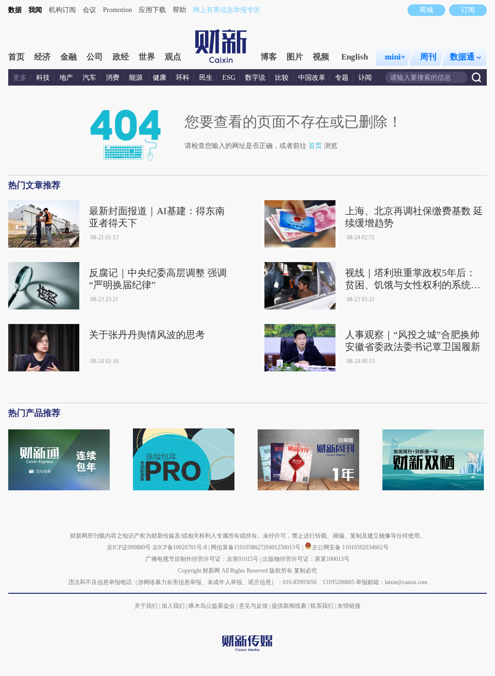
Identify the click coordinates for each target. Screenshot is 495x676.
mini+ (395, 56)
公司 (95, 56)
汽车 (89, 77)
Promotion (117, 10)
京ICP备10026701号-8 (180, 547)
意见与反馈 (253, 606)
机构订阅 (62, 10)
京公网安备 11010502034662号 (350, 547)
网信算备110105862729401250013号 (256, 547)
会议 (89, 10)
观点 (173, 56)
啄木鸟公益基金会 (212, 606)
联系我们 (322, 606)
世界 (147, 56)
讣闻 (365, 77)
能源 (137, 77)
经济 (42, 56)
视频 (321, 56)
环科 (182, 77)
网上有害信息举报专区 (227, 10)
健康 (159, 77)
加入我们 (173, 606)
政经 (121, 56)
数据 (15, 10)
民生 (206, 77)
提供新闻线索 (289, 606)
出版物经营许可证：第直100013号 (305, 559)
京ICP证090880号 (129, 547)
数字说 (255, 77)
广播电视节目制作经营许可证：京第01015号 (202, 559)
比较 (282, 77)
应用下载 (152, 10)
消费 (112, 77)
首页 (16, 56)
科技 (43, 77)
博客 (269, 56)
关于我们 (146, 606)
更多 (20, 77)
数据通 (462, 56)
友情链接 (349, 606)
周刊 (428, 56)
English (354, 56)
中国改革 (311, 77)
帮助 (179, 10)
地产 (66, 77)
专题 (342, 77)
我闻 (35, 10)
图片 (295, 56)
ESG (228, 77)
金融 (68, 56)
